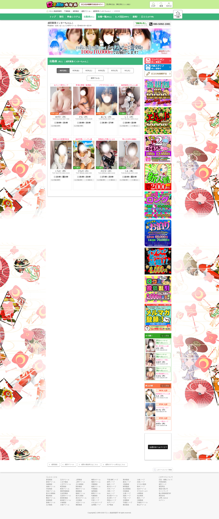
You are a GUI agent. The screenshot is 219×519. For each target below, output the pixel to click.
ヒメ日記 (122, 16)
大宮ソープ (111, 489)
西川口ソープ (111, 486)
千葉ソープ (127, 498)
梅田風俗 (79, 505)
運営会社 (162, 496)
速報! (135, 16)
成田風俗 (54, 464)
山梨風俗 (140, 493)
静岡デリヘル (96, 493)
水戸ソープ (111, 502)
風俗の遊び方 (163, 489)
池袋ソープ (127, 496)
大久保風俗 (79, 484)
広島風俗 (126, 491)
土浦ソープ (127, 493)
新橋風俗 (49, 500)
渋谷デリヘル (50, 491)
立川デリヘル (64, 480)
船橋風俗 (79, 491)
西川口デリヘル (81, 498)
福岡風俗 (94, 491)
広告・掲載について (165, 480)
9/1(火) (127, 70)
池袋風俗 (49, 484)
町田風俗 (63, 486)
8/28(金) (76, 70)
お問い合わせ (163, 498)
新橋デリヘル (50, 502)
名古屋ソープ (111, 498)
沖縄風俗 (94, 484)
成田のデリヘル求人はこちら (115, 464)
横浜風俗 (126, 505)
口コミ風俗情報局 (111, 513)
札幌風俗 (94, 496)
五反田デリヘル (65, 496)
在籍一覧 (105, 16)
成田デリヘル (69, 464)
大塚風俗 (63, 502)
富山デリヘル (141, 505)
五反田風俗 (64, 493)
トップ (52, 16)
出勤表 (89, 16)
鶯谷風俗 (49, 496)
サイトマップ (163, 491)
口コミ (147, 16)
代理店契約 (162, 482)
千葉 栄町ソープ (112, 480)
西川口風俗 (79, 496)
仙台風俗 (140, 496)
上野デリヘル (80, 482)
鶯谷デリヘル (50, 498)
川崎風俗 (140, 500)
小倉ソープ (141, 480)
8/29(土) (89, 70)
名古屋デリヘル (112, 496)
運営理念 (162, 486)
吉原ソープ (95, 498)
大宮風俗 (79, 500)
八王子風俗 (64, 482)
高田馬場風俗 (64, 491)
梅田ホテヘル (96, 480)
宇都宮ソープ (127, 502)
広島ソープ (141, 482)
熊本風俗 (126, 480)
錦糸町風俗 (64, 498)
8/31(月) (114, 70)
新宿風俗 (49, 480)
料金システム (73, 16)
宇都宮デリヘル (142, 502)
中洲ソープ (95, 500)
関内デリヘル (80, 489)
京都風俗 (126, 500)
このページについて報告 (164, 469)
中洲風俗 (94, 489)
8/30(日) (101, 70)
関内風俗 (79, 486)
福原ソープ (111, 484)
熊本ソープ (141, 486)
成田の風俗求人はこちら (89, 464)
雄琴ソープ (111, 482)
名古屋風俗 (127, 489)
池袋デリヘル (50, 486)
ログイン (162, 500)
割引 (61, 16)
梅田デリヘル (96, 482)
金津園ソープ (96, 505)
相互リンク (162, 484)
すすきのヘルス (142, 491)
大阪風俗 (126, 484)
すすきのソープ (96, 502)
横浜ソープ (141, 498)
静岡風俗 (126, 486)
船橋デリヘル (80, 493)
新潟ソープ (127, 482)
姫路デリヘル (96, 486)
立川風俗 (49, 505)
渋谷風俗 (49, 489)
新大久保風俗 (50, 493)
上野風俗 (79, 480)
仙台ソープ (111, 493)
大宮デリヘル (80, 502)
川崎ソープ (111, 491)
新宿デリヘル (50, 482)
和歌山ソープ (111, 500)
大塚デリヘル (64, 505)
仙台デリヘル (141, 489)
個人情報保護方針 (165, 493)
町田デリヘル (64, 489)
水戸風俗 (110, 505)
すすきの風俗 (141, 484)
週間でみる (95, 78)
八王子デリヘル (65, 484)
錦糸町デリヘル (65, 500)
